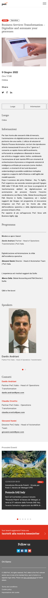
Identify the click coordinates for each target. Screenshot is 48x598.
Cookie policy (7, 589)
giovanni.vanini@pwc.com (13, 432)
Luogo (12, 106)
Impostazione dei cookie (10, 592)
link (16, 216)
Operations (14, 20)
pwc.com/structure (30, 578)
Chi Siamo (6, 562)
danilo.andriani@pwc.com (13, 393)
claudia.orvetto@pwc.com (13, 412)
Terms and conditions (9, 586)
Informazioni (35, 106)
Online (5, 20)
